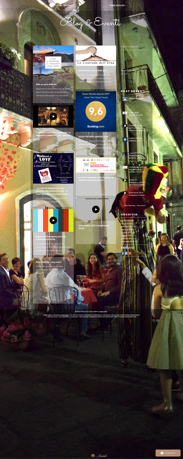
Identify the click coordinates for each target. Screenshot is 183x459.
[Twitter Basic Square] (126, 253)
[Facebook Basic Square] (122, 253)
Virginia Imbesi (103, 311)
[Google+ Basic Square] (129, 253)
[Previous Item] (125, 59)
